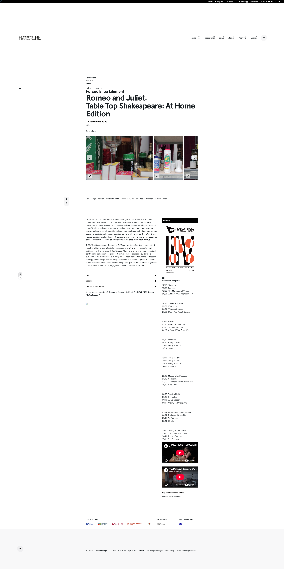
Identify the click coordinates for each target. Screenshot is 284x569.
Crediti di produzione (95, 286)
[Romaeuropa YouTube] (269, 2)
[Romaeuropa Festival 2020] (180, 225)
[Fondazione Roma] (149, 524)
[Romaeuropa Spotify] (266, 2)
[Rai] (180, 524)
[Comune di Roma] (117, 524)
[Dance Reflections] (161, 524)
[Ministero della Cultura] (90, 524)
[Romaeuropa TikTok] (271, 2)
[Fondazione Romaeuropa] (29, 38)
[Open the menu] (264, 38)
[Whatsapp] (67, 203)
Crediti (89, 281)
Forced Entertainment (171, 496)
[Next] (194, 157)
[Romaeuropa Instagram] (264, 2)
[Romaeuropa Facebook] (261, 2)
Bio (87, 275)
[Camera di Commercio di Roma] (134, 524)
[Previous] (89, 157)
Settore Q (194, 551)
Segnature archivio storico (173, 493)
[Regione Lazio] (103, 524)
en (279, 2)
